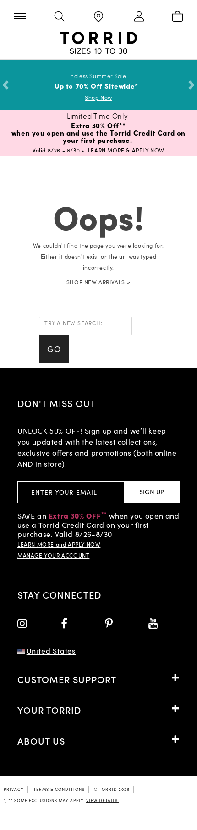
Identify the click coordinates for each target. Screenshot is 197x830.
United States (51, 650)
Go (54, 349)
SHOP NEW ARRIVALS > (98, 282)
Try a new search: (73, 323)
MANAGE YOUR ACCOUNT (53, 555)
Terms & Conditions (59, 789)
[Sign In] (138, 17)
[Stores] (98, 17)
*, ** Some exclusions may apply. (61, 800)
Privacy (14, 789)
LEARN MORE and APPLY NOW (58, 544)
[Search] (59, 17)
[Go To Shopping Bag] (177, 17)
